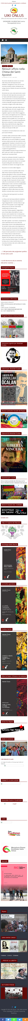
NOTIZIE (10, 66)
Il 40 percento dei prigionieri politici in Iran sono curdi (14, 253)
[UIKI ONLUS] (2, 40)
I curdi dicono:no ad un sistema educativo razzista (11, 262)
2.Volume (9, 955)
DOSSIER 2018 (4, 517)
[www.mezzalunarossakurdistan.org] (6, 822)
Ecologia (5, 66)
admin (15, 77)
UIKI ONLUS (14, 15)
